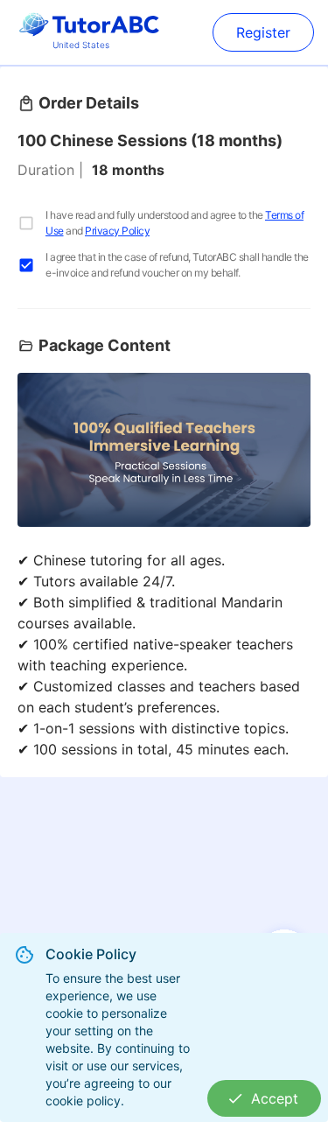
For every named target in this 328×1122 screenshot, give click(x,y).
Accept (274, 1098)
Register (263, 32)
